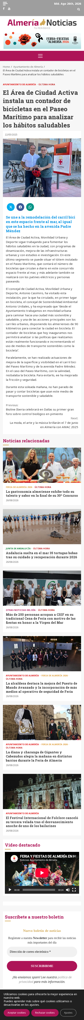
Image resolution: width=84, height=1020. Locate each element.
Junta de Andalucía (18, 548)
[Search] (78, 9)
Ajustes (68, 1012)
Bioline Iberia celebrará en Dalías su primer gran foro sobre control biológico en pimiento (40, 409)
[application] (42, 873)
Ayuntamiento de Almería (20, 84)
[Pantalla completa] (74, 890)
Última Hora (46, 84)
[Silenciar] (68, 890)
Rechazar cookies (45, 1012)
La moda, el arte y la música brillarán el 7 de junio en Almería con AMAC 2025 (44, 422)
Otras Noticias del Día (21, 610)
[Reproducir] (10, 890)
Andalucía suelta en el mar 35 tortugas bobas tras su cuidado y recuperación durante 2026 (42, 526)
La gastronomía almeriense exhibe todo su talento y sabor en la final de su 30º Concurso (42, 465)
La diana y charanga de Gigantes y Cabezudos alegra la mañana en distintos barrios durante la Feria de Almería (42, 722)
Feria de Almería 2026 (19, 487)
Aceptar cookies (17, 1012)
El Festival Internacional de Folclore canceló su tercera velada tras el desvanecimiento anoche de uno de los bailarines (42, 791)
